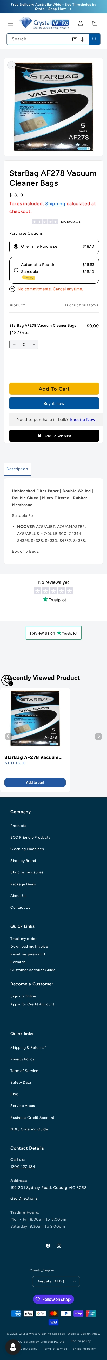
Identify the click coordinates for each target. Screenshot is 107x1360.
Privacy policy (27, 1348)
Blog (14, 1094)
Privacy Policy (22, 1059)
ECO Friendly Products (30, 837)
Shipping (55, 204)
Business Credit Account (32, 1117)
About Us (18, 896)
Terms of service (55, 1348)
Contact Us (20, 907)
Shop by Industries (27, 872)
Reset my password (27, 954)
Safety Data (20, 1082)
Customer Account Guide (33, 970)
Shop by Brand (23, 860)
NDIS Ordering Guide (29, 1129)
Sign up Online (23, 996)
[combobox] (53, 39)
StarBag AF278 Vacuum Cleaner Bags (31, 758)
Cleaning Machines (27, 849)
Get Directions (23, 1198)
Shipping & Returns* (28, 1047)
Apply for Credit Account (32, 1004)
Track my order (23, 939)
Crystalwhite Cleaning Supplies (42, 1333)
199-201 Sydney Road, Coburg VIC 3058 (48, 1187)
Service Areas (22, 1106)
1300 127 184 (22, 1166)
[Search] (94, 39)
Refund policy (81, 1341)
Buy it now (54, 403)
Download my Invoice (29, 946)
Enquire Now (83, 419)
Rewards (18, 962)
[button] (10, 23)
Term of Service (24, 1071)
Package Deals (23, 884)
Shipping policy (84, 1348)
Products (18, 826)
